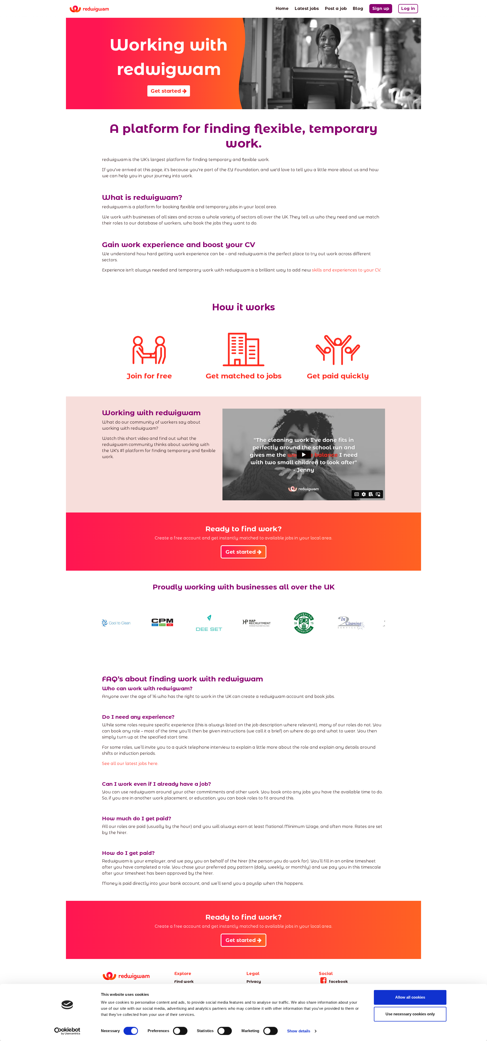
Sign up (380, 8)
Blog (358, 8)
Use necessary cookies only (410, 1014)
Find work (184, 981)
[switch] (180, 1031)
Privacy (254, 981)
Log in (408, 8)
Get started (166, 91)
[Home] (93, 9)
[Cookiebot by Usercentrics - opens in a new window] (67, 1031)
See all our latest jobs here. (130, 763)
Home (282, 8)
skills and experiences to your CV (346, 270)
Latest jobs (307, 8)
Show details (298, 1031)
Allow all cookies (410, 997)
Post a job (336, 8)
